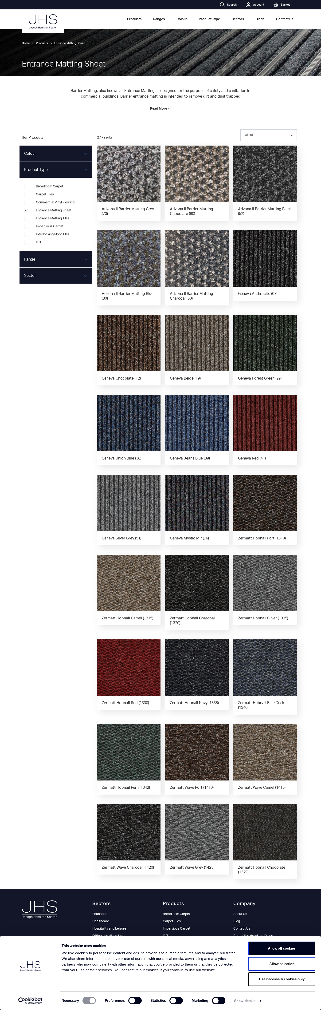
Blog (236, 921)
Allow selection (281, 964)
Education (99, 914)
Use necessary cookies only (282, 979)
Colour (181, 19)
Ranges (159, 19)
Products (134, 19)
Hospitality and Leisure (109, 928)
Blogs (260, 19)
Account (258, 4)
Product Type (209, 19)
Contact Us (284, 19)
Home (26, 43)
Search (232, 4)
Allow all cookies (282, 948)
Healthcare (100, 921)
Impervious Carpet (176, 928)
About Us (240, 914)
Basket (285, 4)
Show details (244, 1001)
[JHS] (43, 22)
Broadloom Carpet (176, 914)
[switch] (135, 1000)
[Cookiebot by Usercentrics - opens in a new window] (30, 1000)
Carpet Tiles (172, 921)
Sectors (238, 19)
